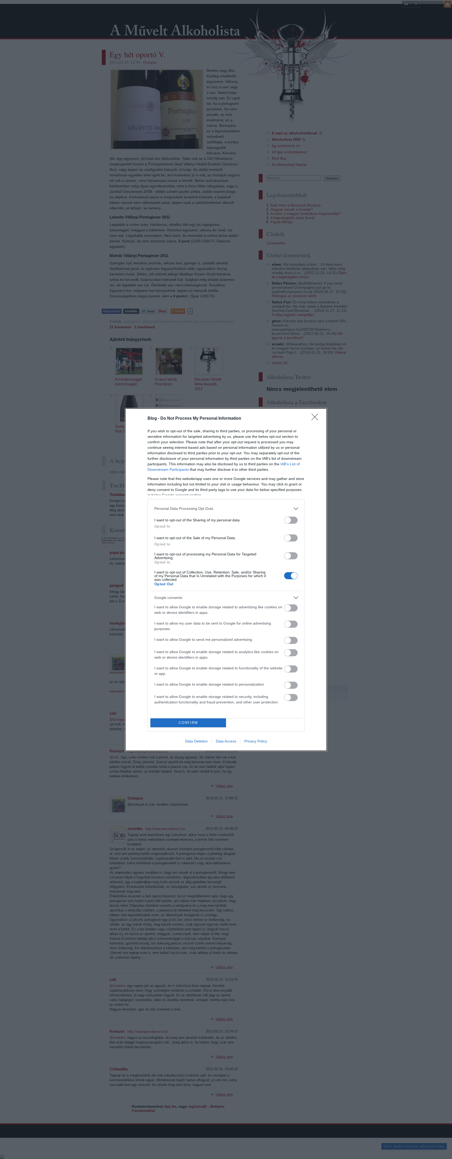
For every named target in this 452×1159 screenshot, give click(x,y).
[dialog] (226, 579)
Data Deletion (196, 741)
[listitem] (226, 508)
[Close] (316, 419)
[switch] (291, 520)
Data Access (226, 741)
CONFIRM (188, 723)
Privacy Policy (255, 741)
